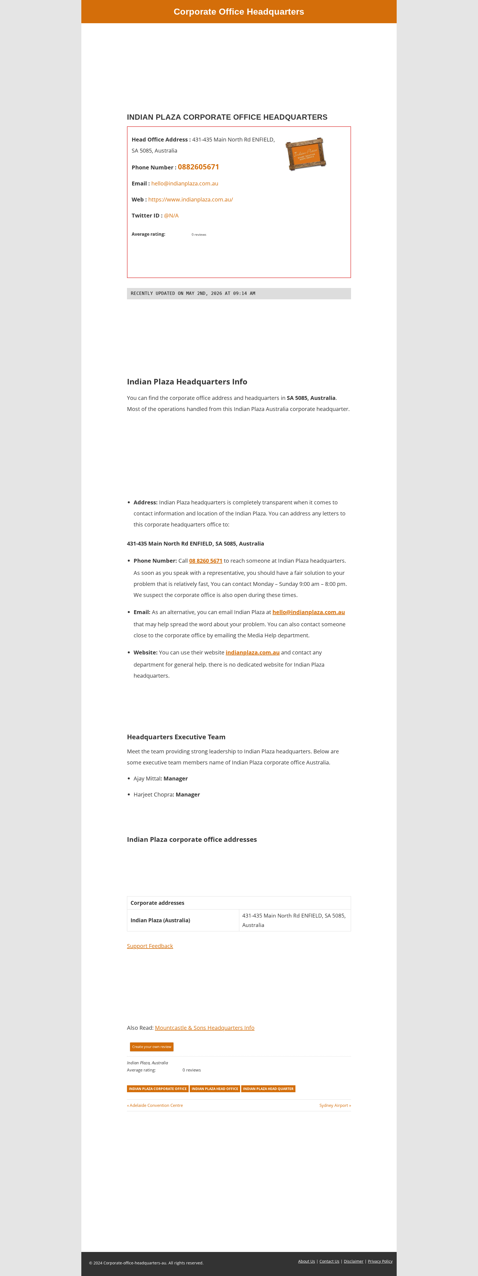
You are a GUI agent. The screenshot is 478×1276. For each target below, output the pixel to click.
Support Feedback (150, 946)
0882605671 (198, 167)
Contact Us (329, 1261)
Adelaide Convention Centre (156, 1105)
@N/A (171, 215)
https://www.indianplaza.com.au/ (190, 199)
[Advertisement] (239, 70)
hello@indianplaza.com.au (184, 183)
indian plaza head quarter (268, 1088)
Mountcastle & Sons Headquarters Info (204, 1027)
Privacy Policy (380, 1261)
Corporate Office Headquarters (239, 12)
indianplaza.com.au (253, 652)
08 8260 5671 (205, 560)
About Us (306, 1261)
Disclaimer (353, 1261)
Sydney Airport (333, 1105)
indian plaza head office (215, 1088)
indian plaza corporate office (158, 1088)
